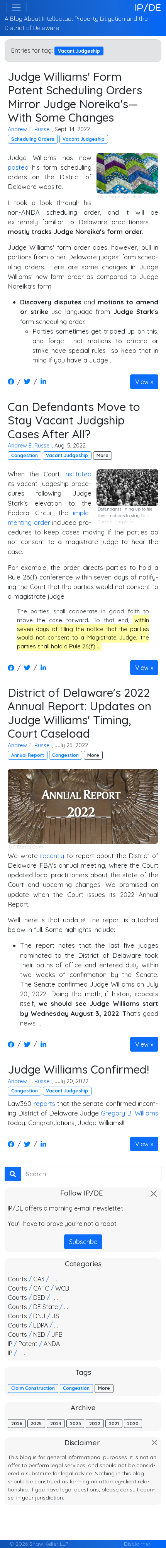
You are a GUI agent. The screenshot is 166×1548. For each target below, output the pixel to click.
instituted (77, 474)
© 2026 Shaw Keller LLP (38, 1543)
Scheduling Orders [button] (32, 139)
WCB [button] (62, 1288)
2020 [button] (133, 1423)
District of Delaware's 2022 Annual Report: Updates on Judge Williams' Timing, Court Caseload (79, 713)
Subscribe (83, 1242)
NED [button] (39, 1334)
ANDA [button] (52, 1344)
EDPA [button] (40, 1325)
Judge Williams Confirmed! (78, 1069)
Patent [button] (28, 1344)
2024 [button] (55, 1423)
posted (18, 167)
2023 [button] (75, 1423)
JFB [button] (57, 1334)
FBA (45, 865)
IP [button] (10, 1344)
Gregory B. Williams (129, 1113)
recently (52, 856)
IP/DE (147, 7)
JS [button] (55, 1316)
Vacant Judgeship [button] (84, 139)
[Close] (153, 1193)
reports (44, 1103)
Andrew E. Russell (30, 129)
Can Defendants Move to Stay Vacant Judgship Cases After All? (74, 420)
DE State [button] (45, 1307)
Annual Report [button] (27, 755)
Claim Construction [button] (33, 1388)
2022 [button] (94, 1423)
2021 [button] (114, 1423)
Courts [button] (17, 1279)
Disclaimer (137, 1543)
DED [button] (39, 1297)
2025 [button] (36, 1423)
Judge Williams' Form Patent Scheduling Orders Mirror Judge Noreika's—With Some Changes (75, 97)
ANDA (30, 212)
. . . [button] (54, 1279)
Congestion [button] (24, 455)
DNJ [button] (39, 1316)
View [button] (142, 382)
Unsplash (133, 196)
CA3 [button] (38, 1279)
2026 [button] (16, 1423)
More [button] (102, 455)
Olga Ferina (110, 196)
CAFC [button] (41, 1288)
